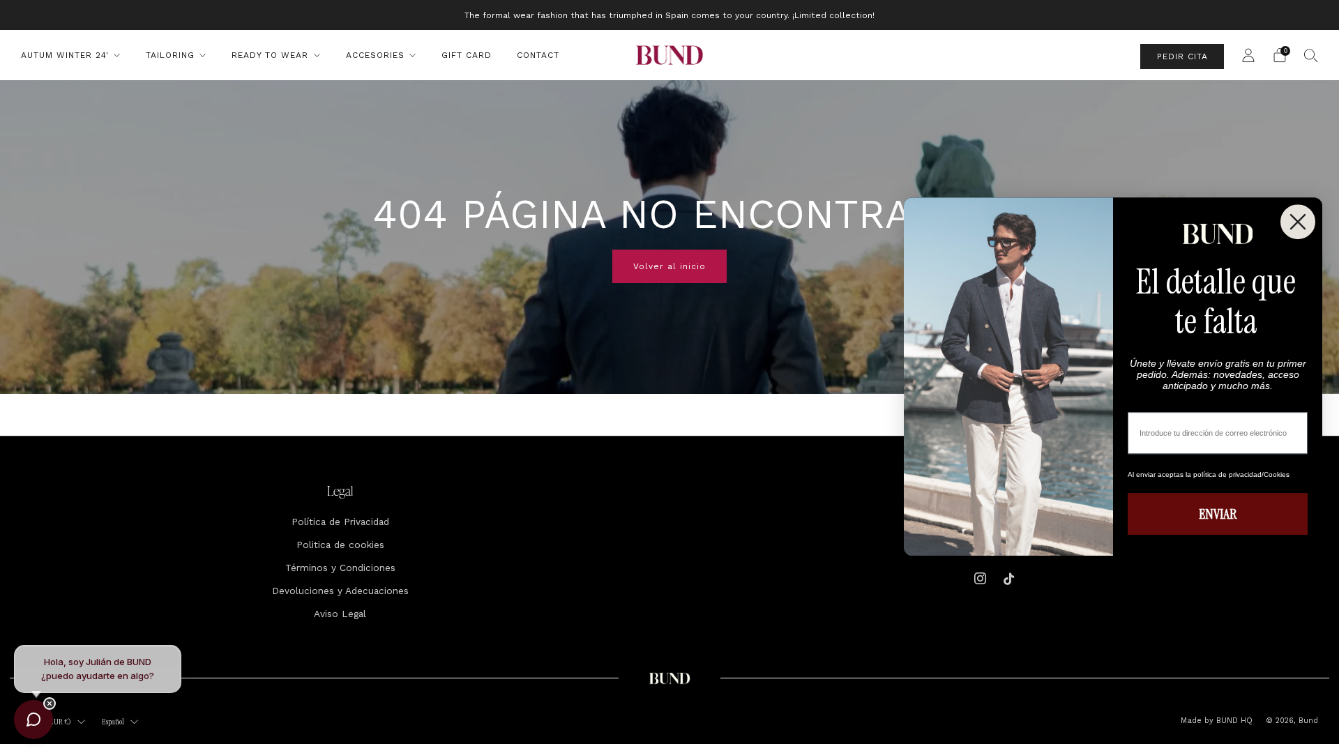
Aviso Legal (340, 613)
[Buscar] (1311, 55)
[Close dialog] (1297, 221)
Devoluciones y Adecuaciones (340, 590)
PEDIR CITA (1182, 56)
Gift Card (466, 55)
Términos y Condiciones (340, 567)
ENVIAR (1217, 514)
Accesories (375, 55)
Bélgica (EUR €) (48, 721)
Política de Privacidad (340, 521)
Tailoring (170, 55)
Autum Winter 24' (65, 55)
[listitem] (669, 15)
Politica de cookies (340, 544)
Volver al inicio (669, 266)
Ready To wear (270, 55)
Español (113, 721)
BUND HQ (1233, 720)
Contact (538, 55)
